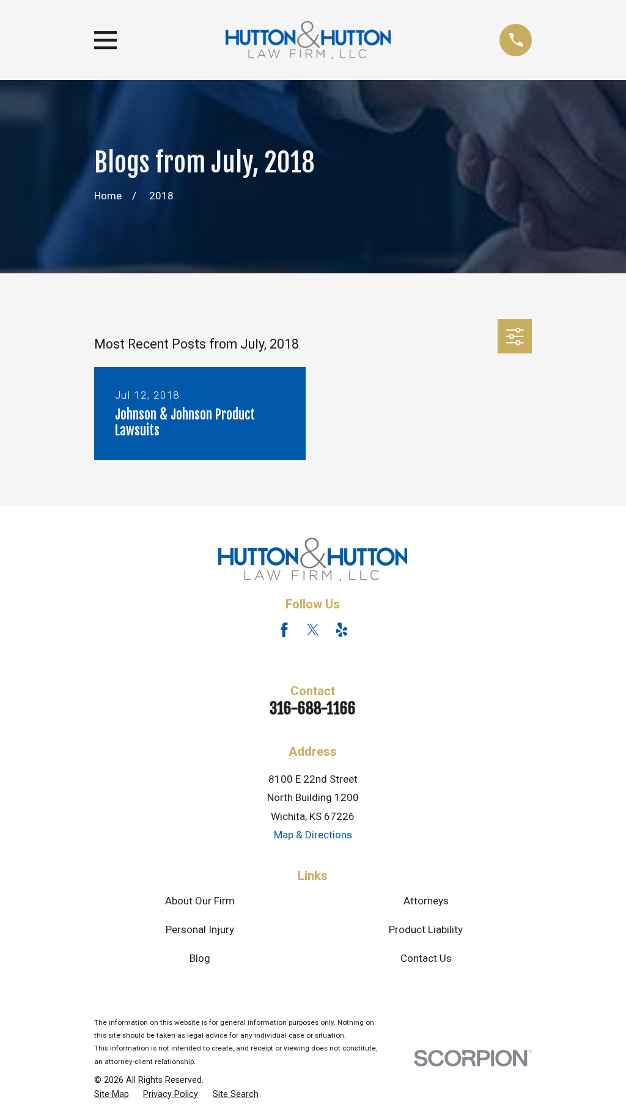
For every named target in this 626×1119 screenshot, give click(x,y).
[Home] (308, 40)
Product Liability (426, 929)
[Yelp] (341, 629)
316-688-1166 (313, 708)
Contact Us (426, 958)
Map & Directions (313, 835)
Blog (200, 958)
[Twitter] (313, 629)
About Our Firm (200, 901)
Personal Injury (200, 929)
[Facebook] (284, 629)
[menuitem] (111, 1094)
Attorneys (426, 901)
